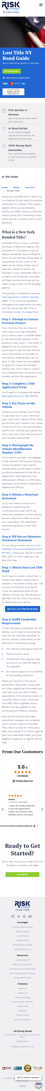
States (16, 187)
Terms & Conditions (22, 1020)
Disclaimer (22, 1011)
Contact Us (22, 993)
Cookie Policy (22, 1006)
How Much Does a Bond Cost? (23, 969)
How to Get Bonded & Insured (22, 973)
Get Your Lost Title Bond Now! (22, 609)
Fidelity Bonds (22, 940)
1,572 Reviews (22, 776)
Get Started (22, 874)
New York (30, 187)
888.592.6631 (22, 1041)
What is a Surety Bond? (22, 964)
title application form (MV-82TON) (20, 396)
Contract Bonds (22, 932)
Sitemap (22, 1086)
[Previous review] (3, 809)
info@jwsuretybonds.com (22, 1046)
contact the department (26, 312)
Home (5, 187)
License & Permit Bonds (22, 927)
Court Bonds (22, 936)
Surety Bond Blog (22, 997)
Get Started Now (11, 71)
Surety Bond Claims (22, 978)
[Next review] (42, 809)
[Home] (11, 4)
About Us (22, 988)
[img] (22, 772)
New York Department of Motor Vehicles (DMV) (21, 297)
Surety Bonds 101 (22, 960)
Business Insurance (22, 949)
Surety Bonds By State (22, 945)
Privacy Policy (22, 1015)
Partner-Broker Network (22, 1002)
